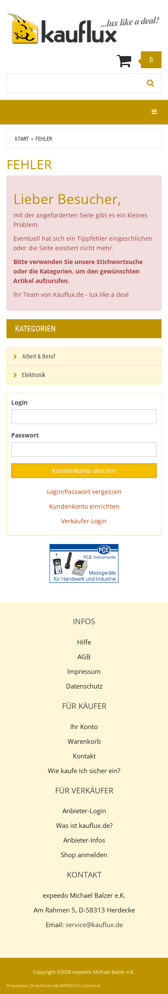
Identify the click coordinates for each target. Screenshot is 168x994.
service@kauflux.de (94, 924)
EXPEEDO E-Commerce (80, 985)
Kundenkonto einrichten (84, 506)
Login (19, 402)
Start (22, 138)
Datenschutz (84, 686)
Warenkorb (84, 741)
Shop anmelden (84, 854)
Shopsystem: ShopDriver (28, 985)
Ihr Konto (84, 726)
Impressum (84, 671)
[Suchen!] (151, 83)
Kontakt (84, 756)
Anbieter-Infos (84, 840)
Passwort (25, 435)
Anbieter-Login (84, 810)
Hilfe (84, 642)
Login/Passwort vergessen (84, 492)
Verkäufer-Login (84, 521)
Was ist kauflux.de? (84, 825)
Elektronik (33, 374)
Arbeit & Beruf (38, 356)
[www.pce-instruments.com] (84, 563)
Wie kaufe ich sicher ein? (84, 770)
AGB (84, 656)
